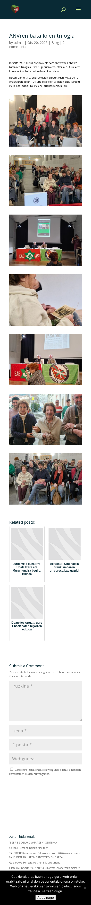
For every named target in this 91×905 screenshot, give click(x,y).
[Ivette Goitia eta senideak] (45, 504)
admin (19, 42)
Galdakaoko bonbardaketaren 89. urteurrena (34, 862)
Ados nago (45, 897)
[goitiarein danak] (45, 146)
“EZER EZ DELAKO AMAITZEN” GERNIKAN (33, 842)
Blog (55, 42)
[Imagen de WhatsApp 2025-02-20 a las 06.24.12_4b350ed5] (45, 325)
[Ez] (85, 887)
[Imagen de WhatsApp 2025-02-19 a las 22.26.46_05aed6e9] (45, 266)
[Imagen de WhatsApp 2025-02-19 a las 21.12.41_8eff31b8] (45, 206)
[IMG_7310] (45, 445)
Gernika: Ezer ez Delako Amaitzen (29, 848)
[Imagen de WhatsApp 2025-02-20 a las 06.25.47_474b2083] (45, 385)
